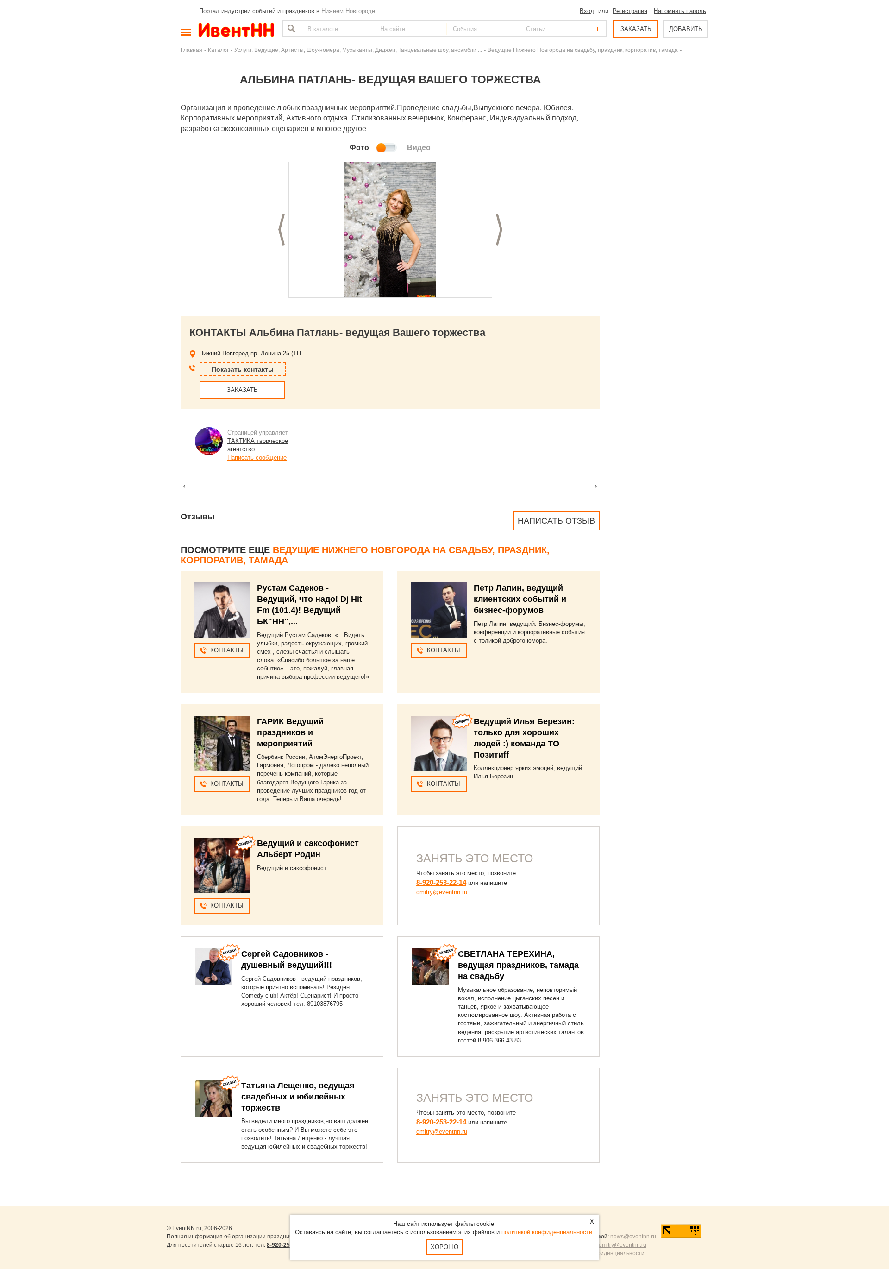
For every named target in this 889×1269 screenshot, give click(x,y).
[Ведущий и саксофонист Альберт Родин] (222, 865)
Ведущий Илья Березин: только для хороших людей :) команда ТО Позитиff (524, 738)
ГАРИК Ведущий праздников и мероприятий (290, 732)
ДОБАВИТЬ (685, 28)
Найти (290, 28)
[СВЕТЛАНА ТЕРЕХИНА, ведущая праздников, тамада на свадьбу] (430, 966)
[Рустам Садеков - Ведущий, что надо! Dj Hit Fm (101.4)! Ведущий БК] (222, 610)
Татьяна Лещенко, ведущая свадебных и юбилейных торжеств (298, 1096)
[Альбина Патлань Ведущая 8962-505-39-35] (390, 230)
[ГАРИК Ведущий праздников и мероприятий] (222, 743)
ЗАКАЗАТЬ (635, 28)
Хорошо (444, 1247)
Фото (359, 148)
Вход (587, 10)
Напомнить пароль (680, 10)
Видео (419, 148)
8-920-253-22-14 (441, 882)
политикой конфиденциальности (546, 1232)
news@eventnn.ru (633, 1236)
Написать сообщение (257, 457)
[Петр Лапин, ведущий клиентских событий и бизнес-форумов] (439, 610)
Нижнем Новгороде (348, 10)
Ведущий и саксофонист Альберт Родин (308, 849)
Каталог (218, 50)
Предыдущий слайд (281, 230)
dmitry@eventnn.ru (441, 892)
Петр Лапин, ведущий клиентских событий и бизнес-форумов (520, 599)
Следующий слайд (499, 230)
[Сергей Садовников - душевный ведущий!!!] (213, 966)
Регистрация (630, 10)
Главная (191, 50)
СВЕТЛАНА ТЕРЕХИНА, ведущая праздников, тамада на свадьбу (518, 965)
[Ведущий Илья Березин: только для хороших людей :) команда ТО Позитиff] (439, 743)
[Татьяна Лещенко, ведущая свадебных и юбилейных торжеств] (213, 1098)
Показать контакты (243, 369)
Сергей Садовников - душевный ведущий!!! (286, 959)
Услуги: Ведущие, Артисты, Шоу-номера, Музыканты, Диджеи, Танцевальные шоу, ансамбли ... (358, 50)
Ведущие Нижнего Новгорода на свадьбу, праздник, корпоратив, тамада (583, 50)
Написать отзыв (556, 520)
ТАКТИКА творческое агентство (257, 445)
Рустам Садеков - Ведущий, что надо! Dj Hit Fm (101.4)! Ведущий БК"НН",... (309, 604)
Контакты (227, 650)
